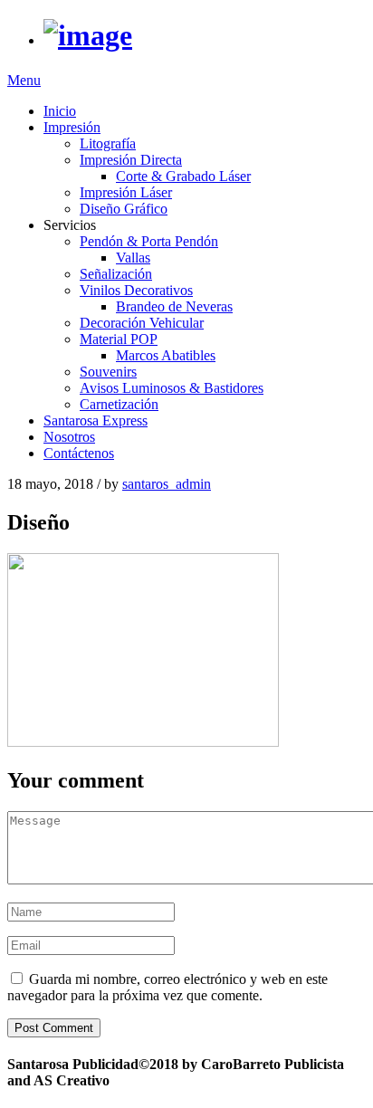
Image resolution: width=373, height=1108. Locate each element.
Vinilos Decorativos (136, 290)
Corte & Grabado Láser (183, 176)
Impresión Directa (131, 159)
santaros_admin (166, 484)
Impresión (71, 127)
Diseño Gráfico (123, 208)
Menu (24, 80)
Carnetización (119, 404)
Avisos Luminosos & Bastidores (171, 388)
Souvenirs (108, 371)
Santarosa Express (95, 420)
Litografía (108, 143)
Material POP (119, 339)
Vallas (133, 257)
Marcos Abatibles (165, 355)
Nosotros (69, 436)
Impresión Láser (126, 192)
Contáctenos (78, 453)
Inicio (59, 111)
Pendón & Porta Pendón (149, 241)
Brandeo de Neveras (174, 306)
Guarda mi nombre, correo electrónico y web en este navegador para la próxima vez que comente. (167, 987)
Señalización (116, 274)
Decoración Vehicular (142, 322)
